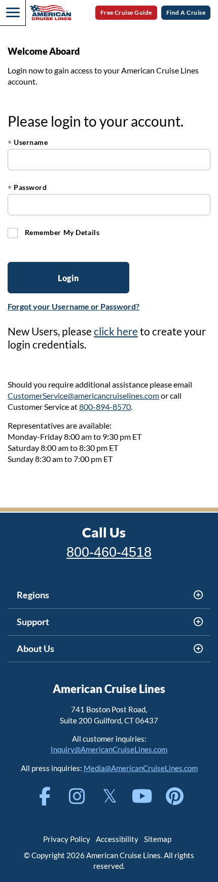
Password (27, 187)
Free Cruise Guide (126, 12)
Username (28, 142)
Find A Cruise (185, 12)
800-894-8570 (105, 406)
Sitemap (157, 838)
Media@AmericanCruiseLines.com (141, 768)
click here (116, 331)
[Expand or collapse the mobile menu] (12, 12)
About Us (35, 648)
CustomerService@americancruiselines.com (83, 395)
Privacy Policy (66, 838)
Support (33, 621)
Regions (33, 594)
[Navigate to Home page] (50, 12)
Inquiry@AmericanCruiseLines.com (109, 749)
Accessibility (117, 838)
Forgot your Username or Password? (73, 306)
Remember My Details (61, 232)
